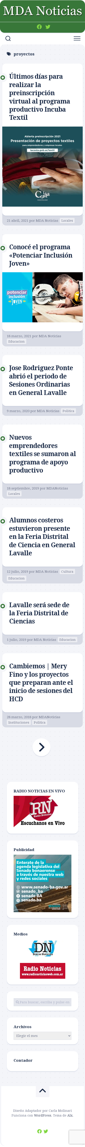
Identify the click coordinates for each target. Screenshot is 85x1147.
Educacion (16, 341)
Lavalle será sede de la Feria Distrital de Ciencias (39, 613)
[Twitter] (47, 26)
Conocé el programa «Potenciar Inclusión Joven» (40, 255)
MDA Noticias (47, 221)
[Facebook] (39, 26)
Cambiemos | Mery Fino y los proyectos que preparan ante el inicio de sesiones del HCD (41, 682)
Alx (70, 1115)
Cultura (67, 571)
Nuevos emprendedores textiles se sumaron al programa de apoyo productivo (42, 454)
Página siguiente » (41, 747)
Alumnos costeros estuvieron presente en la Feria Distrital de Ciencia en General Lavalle (42, 537)
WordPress (42, 1115)
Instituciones (18, 722)
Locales (67, 220)
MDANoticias (57, 488)
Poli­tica (68, 411)
